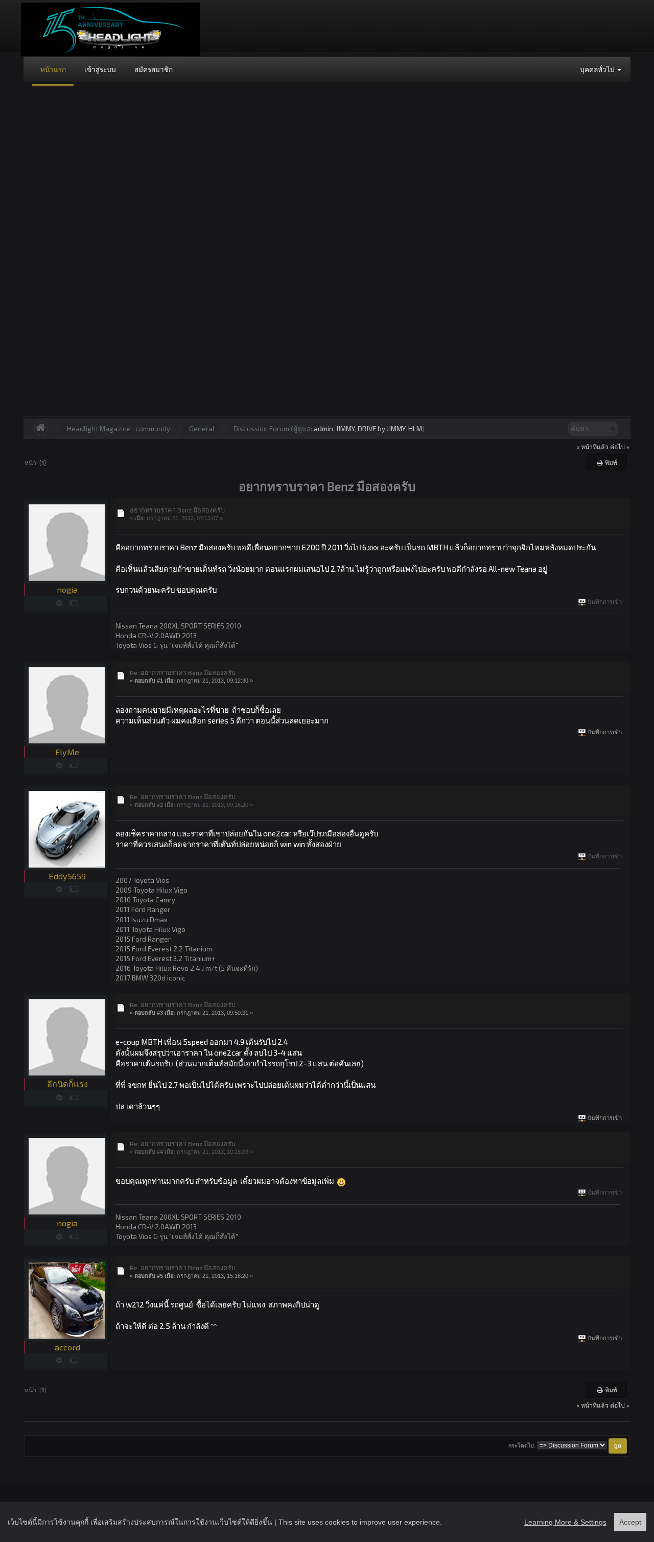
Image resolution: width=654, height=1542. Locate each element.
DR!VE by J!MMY (381, 428)
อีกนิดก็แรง (67, 1084)
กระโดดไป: (521, 1445)
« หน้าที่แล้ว (592, 446)
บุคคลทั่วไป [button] (598, 69)
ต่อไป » (619, 446)
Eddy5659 (67, 876)
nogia (67, 589)
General (202, 428)
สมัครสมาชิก (153, 69)
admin (323, 428)
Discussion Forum (261, 428)
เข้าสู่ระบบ (100, 69)
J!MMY (345, 428)
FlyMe (67, 752)
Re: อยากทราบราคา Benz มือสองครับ (183, 672)
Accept (630, 1522)
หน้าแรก (53, 69)
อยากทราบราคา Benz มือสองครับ (177, 510)
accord (67, 1347)
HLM (415, 428)
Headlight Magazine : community (118, 428)
